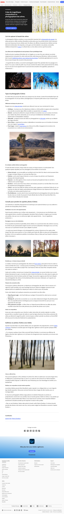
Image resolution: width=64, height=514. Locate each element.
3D (2, 472)
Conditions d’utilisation (45, 511)
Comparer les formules (51, 1)
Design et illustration (5, 467)
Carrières (3, 486)
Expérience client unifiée (22, 466)
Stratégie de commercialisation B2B (23, 469)
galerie (45, 111)
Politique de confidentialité (57, 510)
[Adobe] (2, 2)
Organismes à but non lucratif (38, 464)
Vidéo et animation (5, 469)
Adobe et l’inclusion (5, 500)
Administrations (36, 466)
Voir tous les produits (5, 477)
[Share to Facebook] (25, 431)
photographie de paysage (48, 39)
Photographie (17, 1)
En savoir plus (32, 454)
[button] (7, 510)
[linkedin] (21, 510)
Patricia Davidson (16, 418)
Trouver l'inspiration (43, 1)
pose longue (23, 126)
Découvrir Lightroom (11, 28)
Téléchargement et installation (55, 464)
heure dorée (38, 263)
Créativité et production (21, 468)
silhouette (42, 118)
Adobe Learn (52, 468)
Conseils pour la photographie (34, 1)
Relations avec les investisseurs (7, 493)
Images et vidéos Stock (5, 476)
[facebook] (14, 510)
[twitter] (19, 510)
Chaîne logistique (4, 495)
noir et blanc (21, 124)
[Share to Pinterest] (33, 431)
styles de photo (18, 106)
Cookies (51, 511)
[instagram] (17, 510)
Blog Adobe (4, 501)
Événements (4, 488)
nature (19, 47)
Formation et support (24, 1)
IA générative (4, 464)
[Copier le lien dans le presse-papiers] (39, 431)
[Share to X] (28, 431)
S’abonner (57, 1)
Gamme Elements (5, 474)
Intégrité (3, 498)
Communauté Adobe (54, 466)
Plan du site (55, 511)
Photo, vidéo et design (9, 1)
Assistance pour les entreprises (55, 469)
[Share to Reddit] (36, 431)
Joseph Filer (8, 418)
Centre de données (5, 496)
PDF (2, 471)
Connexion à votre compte (6, 483)
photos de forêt (35, 272)
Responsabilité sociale (5, 491)
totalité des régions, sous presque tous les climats (25, 58)
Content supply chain (21, 464)
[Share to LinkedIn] (31, 431)
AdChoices (60, 511)
